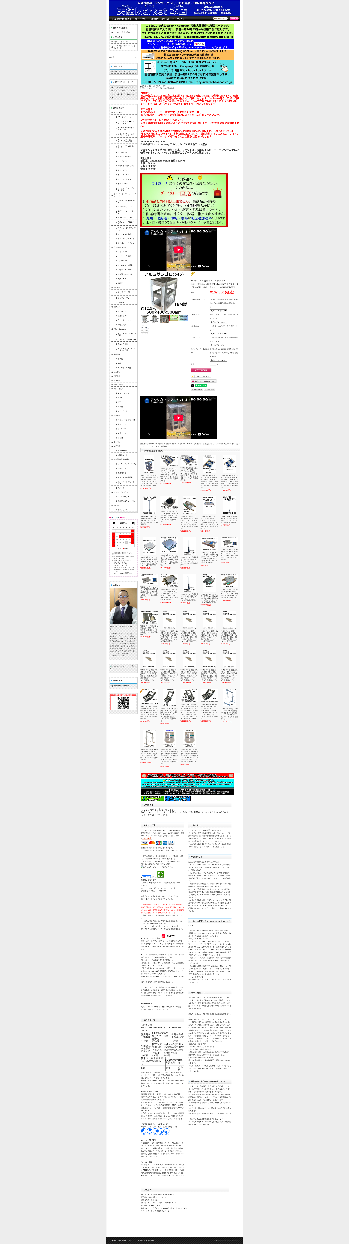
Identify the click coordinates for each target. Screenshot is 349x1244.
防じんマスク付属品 (125, 265)
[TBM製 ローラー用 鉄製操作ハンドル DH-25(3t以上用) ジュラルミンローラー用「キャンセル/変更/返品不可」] (189, 546)
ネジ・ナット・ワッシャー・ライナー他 (125, 195)
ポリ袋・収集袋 (123, 451)
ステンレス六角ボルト (126, 234)
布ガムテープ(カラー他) (126, 420)
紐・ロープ (122, 429)
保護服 (120, 283)
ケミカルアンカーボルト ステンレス (127, 122)
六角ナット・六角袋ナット (127, 222)
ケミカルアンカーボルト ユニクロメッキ (127, 134)
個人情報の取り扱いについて (122, 1240)
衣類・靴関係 (119, 389)
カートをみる (234, 18)
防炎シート (122, 468)
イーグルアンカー (124, 161)
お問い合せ (165, 19)
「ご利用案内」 (194, 812)
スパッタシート (123, 488)
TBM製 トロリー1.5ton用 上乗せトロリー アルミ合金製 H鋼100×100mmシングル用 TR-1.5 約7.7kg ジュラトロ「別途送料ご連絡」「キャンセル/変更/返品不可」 (149, 712)
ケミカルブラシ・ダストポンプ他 (127, 189)
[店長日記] (123, 623)
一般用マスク (123, 261)
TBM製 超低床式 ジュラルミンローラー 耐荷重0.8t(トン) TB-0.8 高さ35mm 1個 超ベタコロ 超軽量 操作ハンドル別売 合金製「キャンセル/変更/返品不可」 (209, 522)
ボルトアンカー (123, 175)
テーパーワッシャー (125, 207)
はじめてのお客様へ (121, 28)
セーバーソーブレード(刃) (126, 293)
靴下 (119, 402)
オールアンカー (123, 152)
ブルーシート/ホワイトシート (127, 482)
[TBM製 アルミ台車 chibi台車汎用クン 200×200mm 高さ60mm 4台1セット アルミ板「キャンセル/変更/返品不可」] (149, 617)
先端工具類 (122, 325)
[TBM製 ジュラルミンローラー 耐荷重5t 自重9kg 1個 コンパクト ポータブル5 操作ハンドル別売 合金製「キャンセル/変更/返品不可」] (169, 502)
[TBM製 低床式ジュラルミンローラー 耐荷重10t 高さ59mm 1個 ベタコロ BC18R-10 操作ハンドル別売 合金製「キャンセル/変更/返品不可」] (169, 580)
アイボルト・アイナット (127, 243)
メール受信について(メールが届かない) (125, 47)
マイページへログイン (220, 18)
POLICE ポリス (123, 497)
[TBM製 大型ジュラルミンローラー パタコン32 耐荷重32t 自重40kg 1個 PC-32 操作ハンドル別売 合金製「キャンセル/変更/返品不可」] (169, 545)
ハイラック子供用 (124, 256)
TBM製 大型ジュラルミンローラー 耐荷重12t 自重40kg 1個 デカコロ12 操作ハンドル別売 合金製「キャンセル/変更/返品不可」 (149, 561)
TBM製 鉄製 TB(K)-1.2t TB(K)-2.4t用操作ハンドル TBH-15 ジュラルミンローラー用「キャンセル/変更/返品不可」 (149, 520)
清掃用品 (117, 446)
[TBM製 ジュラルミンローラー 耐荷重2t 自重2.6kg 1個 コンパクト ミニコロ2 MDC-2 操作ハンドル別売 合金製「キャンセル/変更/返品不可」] (229, 542)
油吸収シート (123, 455)
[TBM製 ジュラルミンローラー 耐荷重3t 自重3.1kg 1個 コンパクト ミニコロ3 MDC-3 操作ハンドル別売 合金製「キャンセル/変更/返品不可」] (149, 579)
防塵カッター (123, 316)
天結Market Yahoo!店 (121, 686)
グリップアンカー (124, 157)
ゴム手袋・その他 (124, 368)
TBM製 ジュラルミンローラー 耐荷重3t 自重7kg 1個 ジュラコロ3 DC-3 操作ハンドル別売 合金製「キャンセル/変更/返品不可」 (209, 598)
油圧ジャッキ (123, 510)
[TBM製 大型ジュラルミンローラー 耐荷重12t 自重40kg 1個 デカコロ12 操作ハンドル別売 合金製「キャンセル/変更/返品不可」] (149, 546)
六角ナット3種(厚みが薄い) (127, 229)
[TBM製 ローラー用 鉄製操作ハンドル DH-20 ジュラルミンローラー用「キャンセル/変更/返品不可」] (189, 583)
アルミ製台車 (123, 344)
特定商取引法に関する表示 (146, 1240)
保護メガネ (122, 279)
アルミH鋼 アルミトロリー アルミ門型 (127, 349)
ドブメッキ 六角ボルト (126, 239)
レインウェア (123, 411)
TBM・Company (147, 88)
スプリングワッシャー (126, 217)
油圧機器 (117, 505)
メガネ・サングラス (121, 492)
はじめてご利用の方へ (122, 32)
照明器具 (117, 376)
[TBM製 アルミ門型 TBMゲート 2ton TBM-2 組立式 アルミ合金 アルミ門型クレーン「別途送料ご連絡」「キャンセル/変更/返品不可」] (229, 697)
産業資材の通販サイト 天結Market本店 (131, 19)
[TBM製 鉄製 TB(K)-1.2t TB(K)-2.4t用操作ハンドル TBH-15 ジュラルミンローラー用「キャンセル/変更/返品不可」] (149, 505)
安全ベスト (122, 398)
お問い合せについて (121, 42)
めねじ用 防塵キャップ (126, 166)
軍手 (119, 363)
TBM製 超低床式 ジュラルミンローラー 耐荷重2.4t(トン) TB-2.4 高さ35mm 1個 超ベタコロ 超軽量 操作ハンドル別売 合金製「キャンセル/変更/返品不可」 (189, 474)
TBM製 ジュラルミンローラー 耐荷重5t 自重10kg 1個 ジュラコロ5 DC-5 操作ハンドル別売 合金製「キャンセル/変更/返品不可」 (229, 593)
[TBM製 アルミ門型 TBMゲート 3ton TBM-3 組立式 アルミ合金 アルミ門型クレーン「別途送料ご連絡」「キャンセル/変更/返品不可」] (149, 738)
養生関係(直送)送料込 (122, 459)
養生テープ (122, 424)
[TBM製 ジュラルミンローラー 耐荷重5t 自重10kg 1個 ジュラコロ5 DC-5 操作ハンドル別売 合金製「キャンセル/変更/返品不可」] (229, 580)
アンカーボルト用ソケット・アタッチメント (127, 141)
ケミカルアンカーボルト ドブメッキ (127, 128)
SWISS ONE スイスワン (127, 501)
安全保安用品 (119, 385)
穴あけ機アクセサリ (125, 320)
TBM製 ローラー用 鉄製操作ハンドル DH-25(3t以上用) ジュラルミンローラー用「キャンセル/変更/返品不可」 (189, 561)
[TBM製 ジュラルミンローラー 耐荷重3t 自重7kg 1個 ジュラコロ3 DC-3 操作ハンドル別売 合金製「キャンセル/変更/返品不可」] (209, 583)
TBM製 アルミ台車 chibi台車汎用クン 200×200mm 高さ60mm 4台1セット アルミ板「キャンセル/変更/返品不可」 (149, 630)
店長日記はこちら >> (117, 655)
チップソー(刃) (123, 298)
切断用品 (117, 287)
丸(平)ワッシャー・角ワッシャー (126, 212)
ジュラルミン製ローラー (127, 339)
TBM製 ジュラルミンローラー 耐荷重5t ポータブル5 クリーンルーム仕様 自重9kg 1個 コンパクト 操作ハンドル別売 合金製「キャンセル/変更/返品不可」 (189, 522)
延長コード (122, 433)
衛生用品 (117, 442)
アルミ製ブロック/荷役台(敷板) (165, 88)
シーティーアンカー (125, 179)
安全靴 (120, 407)
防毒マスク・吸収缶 (125, 270)
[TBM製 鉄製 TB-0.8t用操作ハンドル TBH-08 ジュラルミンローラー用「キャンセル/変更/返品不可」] (229, 505)
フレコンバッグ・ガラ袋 (127, 464)
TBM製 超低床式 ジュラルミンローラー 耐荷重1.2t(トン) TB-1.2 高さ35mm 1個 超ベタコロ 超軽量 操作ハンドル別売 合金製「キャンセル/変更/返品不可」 (169, 474)
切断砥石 (121, 303)
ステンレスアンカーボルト (123, 87)
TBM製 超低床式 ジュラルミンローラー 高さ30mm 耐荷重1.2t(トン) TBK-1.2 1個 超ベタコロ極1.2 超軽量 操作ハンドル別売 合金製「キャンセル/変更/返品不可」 (209, 481)
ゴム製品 (117, 372)
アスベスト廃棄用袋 (125, 477)
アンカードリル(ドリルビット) (127, 147)
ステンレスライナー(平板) (126, 201)
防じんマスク (123, 252)
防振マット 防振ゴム (121, 91)
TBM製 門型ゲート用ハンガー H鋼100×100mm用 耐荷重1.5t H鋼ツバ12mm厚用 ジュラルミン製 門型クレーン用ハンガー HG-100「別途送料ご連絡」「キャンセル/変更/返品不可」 (189, 755)
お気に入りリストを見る (123, 72)
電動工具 (117, 307)
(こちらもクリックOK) (213, 812)
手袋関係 (117, 354)
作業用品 (117, 415)
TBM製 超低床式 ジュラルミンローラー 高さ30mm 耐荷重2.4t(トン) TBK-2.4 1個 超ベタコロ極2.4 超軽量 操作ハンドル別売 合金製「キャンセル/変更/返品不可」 (229, 481)
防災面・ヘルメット (125, 274)
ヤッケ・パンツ (123, 393)
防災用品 (117, 380)
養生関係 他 (122, 473)
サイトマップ (177, 19)
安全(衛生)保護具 (120, 247)
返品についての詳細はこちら (204, 381)
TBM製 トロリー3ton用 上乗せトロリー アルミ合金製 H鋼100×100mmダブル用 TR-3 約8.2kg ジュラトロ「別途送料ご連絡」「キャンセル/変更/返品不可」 (169, 714)
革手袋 (120, 359)
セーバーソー (123, 311)
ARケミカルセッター (125, 117)
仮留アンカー (123, 184)
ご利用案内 (154, 19)
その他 (120, 438)
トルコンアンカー (124, 170)
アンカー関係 (119, 113)
